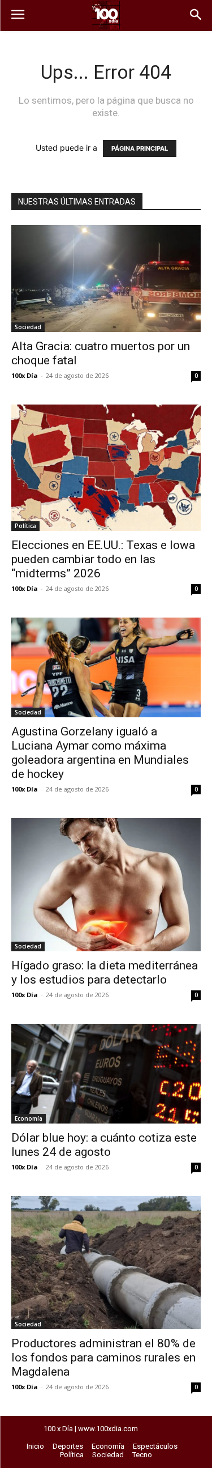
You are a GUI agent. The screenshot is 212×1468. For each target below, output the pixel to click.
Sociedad (28, 327)
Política (25, 526)
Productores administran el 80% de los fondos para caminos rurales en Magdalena (103, 1357)
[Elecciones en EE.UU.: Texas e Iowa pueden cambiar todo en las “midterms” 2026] (106, 468)
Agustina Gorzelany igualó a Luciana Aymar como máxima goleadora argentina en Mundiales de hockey (100, 753)
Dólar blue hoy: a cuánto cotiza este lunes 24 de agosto (104, 1145)
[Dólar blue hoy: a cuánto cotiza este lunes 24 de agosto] (106, 1074)
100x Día (24, 375)
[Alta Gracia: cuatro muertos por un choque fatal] (106, 278)
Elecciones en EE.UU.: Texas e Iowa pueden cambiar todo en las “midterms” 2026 (103, 559)
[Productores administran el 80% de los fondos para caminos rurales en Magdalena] (106, 1262)
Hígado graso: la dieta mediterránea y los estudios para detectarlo (104, 972)
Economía (28, 1118)
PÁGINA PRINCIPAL (139, 148)
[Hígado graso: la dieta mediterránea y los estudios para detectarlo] (106, 884)
